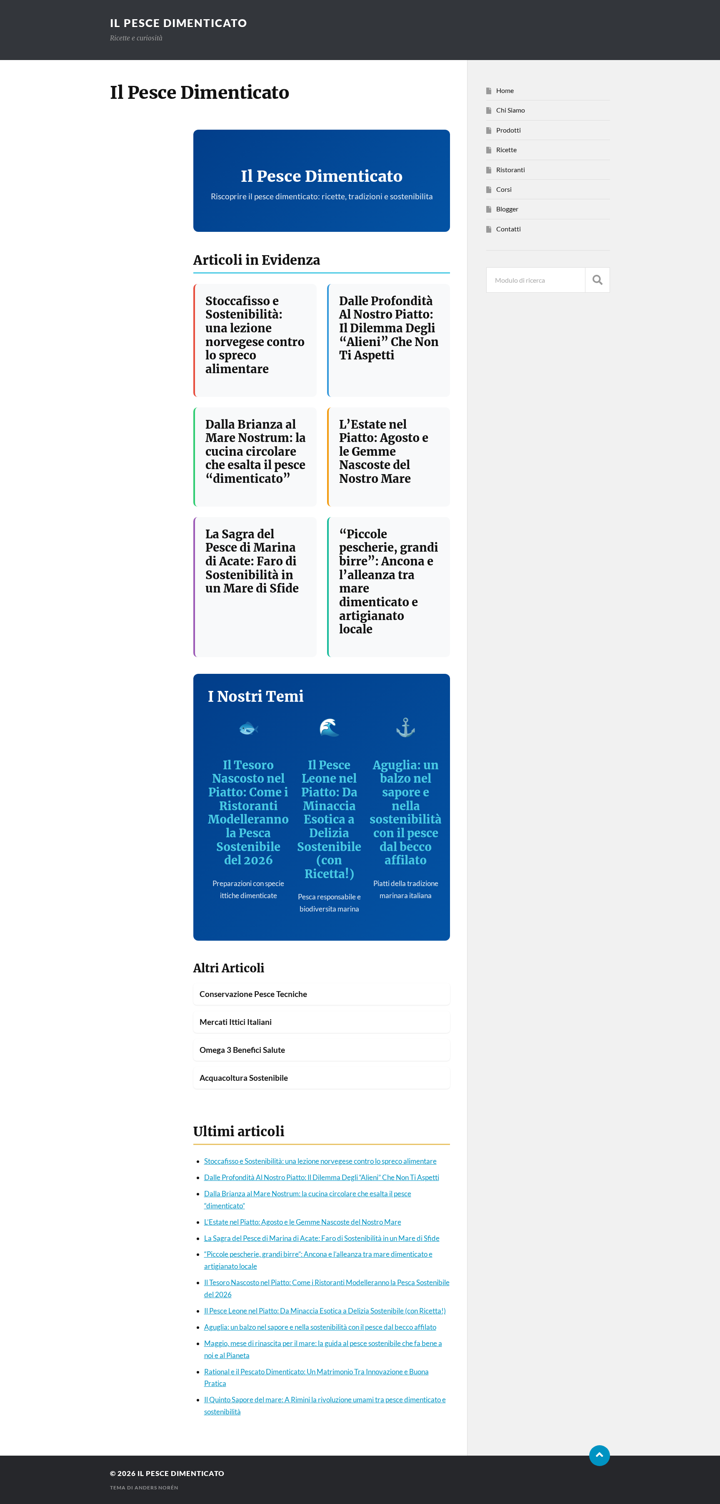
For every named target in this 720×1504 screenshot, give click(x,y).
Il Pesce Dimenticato (179, 23)
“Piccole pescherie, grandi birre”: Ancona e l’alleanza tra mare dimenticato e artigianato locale (388, 581)
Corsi (504, 189)
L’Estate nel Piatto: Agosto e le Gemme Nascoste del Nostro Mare (383, 451)
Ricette (506, 149)
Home (505, 90)
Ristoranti (510, 169)
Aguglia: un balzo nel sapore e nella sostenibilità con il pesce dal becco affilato (406, 812)
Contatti (508, 229)
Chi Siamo (510, 110)
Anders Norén (156, 1487)
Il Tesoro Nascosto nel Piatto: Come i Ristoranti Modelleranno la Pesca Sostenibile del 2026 (248, 812)
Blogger (507, 209)
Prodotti (508, 130)
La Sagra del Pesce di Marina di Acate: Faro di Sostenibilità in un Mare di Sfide (252, 561)
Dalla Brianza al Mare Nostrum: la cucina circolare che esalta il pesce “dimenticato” (255, 451)
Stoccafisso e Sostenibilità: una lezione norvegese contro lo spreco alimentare (255, 335)
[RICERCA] (597, 280)
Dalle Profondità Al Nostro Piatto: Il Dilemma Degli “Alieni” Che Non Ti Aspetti (389, 328)
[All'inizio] (599, 1455)
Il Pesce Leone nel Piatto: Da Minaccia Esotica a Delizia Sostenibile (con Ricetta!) (329, 819)
